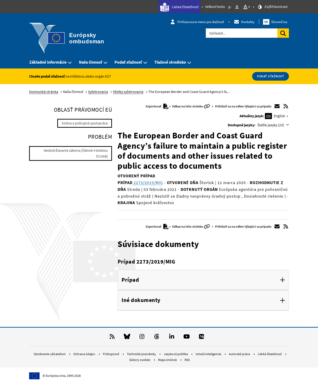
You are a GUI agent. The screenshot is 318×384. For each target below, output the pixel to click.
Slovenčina (275, 22)
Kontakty (247, 22)
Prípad (130, 280)
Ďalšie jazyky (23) (271, 125)
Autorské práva (240, 354)
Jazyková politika (176, 354)
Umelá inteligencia (209, 354)
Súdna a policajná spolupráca (84, 123)
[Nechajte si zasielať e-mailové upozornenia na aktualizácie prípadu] (277, 106)
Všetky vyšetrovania (128, 91)
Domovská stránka (43, 91)
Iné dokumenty (141, 300)
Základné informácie (48, 62)
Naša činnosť (90, 62)
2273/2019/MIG (147, 182)
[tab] (203, 280)
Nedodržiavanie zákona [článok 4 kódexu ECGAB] (76, 153)
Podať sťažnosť (128, 62)
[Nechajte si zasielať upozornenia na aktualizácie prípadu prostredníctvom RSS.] (286, 106)
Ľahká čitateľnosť (185, 6)
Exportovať (154, 106)
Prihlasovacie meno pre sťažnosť (201, 22)
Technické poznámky (142, 354)
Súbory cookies (140, 360)
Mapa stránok (168, 360)
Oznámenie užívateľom (50, 354)
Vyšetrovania (98, 91)
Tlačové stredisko (170, 62)
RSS (187, 360)
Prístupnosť (111, 354)
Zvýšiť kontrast (276, 6)
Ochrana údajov (84, 354)
